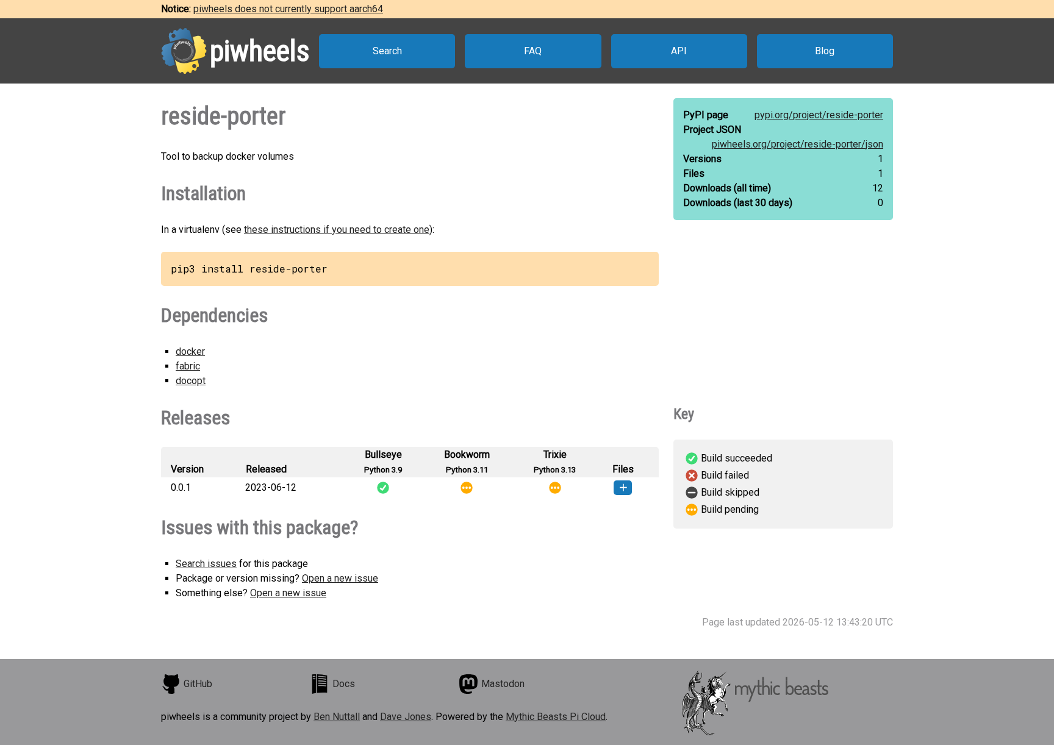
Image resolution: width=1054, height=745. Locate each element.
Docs (343, 684)
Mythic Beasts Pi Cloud (556, 716)
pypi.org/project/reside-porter (819, 115)
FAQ (533, 51)
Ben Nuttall (337, 716)
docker (190, 351)
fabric (188, 366)
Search (387, 51)
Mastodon (503, 684)
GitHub (198, 684)
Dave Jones (405, 716)
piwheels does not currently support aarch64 (288, 9)
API (679, 51)
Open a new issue (340, 578)
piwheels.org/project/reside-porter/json (797, 144)
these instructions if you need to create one (336, 229)
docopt (191, 381)
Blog (824, 51)
